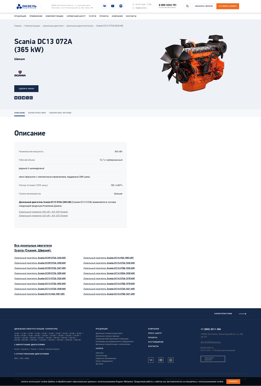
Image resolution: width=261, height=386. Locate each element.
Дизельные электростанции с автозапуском (113, 344)
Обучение (99, 353)
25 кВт (59, 333)
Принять (233, 381)
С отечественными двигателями (31, 354)
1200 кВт (52, 340)
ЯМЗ (16, 358)
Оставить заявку (228, 6)
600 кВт (73, 338)
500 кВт (65, 338)
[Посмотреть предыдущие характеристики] (65, 312)
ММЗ (27, 358)
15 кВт (31, 333)
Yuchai (42, 349)
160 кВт (77, 336)
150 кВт (69, 336)
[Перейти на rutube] (121, 6)
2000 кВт (77, 340)
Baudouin (25, 349)
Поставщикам (155, 342)
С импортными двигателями (29, 345)
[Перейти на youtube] (112, 6)
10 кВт (17, 333)
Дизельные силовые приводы (107, 336)
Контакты (131, 16)
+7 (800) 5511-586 (211, 329)
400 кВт (57, 338)
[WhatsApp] (31, 97)
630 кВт (17, 340)
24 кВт (52, 333)
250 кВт (33, 338)
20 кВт (45, 333)
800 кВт (25, 340)
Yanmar (34, 349)
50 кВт (17, 336)
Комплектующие (54, 16)
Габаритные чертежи (60, 113)
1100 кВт (43, 340)
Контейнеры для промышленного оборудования (114, 341)
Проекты (104, 16)
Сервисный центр (76, 16)
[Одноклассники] (19, 97)
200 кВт (17, 338)
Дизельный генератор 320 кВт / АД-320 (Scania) (43, 215)
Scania (17, 349)
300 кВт (41, 338)
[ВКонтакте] (16, 97)
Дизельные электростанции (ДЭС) (109, 333)
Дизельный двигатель (40, 258)
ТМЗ (22, 358)
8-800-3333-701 (168, 5)
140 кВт (61, 336)
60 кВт (24, 336)
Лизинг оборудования (104, 361)
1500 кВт (61, 340)
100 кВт (45, 336)
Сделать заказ (26, 89)
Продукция (20, 16)
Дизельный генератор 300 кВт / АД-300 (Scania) (43, 212)
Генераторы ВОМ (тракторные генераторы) (112, 339)
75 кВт (31, 336)
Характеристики (37, 113)
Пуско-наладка (101, 356)
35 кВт (73, 333)
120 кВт (53, 336)
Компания (117, 16)
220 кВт (25, 338)
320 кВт (49, 338)
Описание (19, 113)
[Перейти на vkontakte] (104, 6)
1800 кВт (69, 340)
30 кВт (66, 333)
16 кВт (38, 333)
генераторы (51, 329)
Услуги (92, 16)
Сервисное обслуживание (106, 358)
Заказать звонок (209, 359)
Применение (35, 16)
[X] (27, 97)
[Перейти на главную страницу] (27, 7)
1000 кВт (34, 340)
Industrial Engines (52, 349)
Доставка (99, 364)
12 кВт (24, 333)
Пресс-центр (155, 333)
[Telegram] (23, 97)
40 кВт (80, 333)
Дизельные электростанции (29, 329)
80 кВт (38, 336)
